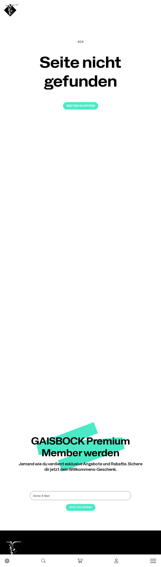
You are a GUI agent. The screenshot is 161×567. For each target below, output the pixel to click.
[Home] (11, 10)
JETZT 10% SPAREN (80, 507)
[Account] (116, 561)
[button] (80, 561)
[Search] (43, 561)
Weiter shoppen (80, 105)
